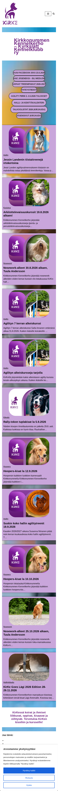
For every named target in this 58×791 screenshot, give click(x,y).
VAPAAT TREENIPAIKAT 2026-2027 (29, 84)
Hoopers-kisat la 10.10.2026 (21, 579)
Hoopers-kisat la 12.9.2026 (20, 471)
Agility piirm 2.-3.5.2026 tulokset (29, 96)
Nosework (7, 263)
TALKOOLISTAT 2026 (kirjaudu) (29, 109)
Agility (5, 155)
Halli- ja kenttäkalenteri (29, 103)
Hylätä (29, 785)
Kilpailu (6, 417)
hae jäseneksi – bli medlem (29, 78)
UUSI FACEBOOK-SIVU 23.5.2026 (29, 73)
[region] (29, 768)
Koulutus (7, 208)
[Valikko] (48, 13)
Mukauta (29, 778)
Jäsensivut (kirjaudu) (29, 115)
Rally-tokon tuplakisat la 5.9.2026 (24, 421)
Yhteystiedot (29, 90)
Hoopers (7, 466)
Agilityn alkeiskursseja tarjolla (22, 372)
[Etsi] (54, 14)
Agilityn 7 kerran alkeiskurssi (22, 323)
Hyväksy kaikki (29, 770)
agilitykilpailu (8, 682)
